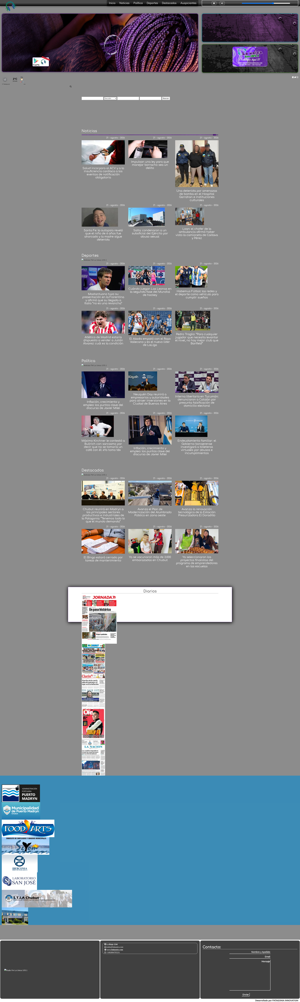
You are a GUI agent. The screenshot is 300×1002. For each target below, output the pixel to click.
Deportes (152, 3)
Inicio (112, 3)
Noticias (124, 3)
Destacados (169, 3)
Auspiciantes (188, 3)
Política (138, 3)
